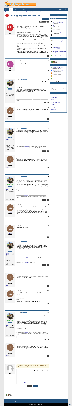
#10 (48, 241)
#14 (48, 344)
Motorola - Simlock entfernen (57, 70)
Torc (53, 23)
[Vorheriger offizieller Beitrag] (43, 151)
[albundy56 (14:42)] (56, 62)
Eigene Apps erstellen (56, 25)
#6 (48, 155)
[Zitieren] (48, 56)
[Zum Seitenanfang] (70, 404)
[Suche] (66, 9)
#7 (48, 176)
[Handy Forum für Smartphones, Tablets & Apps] (36, 4)
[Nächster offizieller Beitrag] (45, 102)
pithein (53, 29)
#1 (48, 24)
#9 (48, 225)
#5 (48, 128)
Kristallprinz (64, 91)
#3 (48, 79)
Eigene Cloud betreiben (56, 34)
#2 (48, 60)
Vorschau (29, 386)
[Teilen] (48, 22)
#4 (48, 107)
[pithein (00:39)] (52, 62)
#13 (48, 312)
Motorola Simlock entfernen (57, 73)
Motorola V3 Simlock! (56, 75)
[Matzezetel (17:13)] (54, 62)
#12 (48, 290)
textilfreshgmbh (27, 262)
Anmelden (61, 9)
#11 (48, 273)
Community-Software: (36, 404)
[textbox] (32, 376)
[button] (20, 383)
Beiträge (7, 92)
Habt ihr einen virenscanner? (57, 28)
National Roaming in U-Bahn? (57, 55)
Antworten (35, 386)
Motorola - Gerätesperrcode (57, 67)
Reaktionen (7, 139)
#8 (48, 204)
